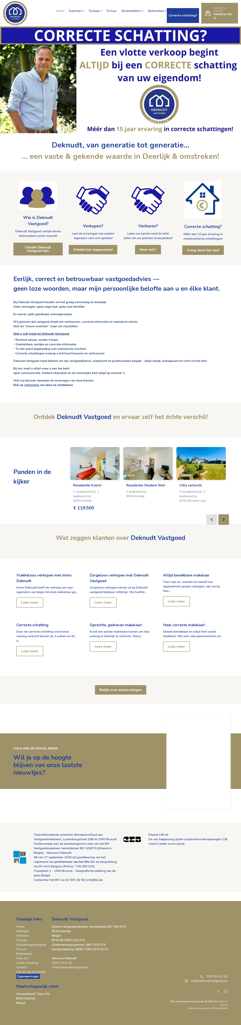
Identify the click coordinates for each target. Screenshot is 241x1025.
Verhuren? (148, 226)
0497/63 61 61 (217, 976)
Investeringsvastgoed (31, 945)
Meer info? (148, 249)
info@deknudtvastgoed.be (70, 967)
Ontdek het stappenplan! (93, 249)
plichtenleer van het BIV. (72, 862)
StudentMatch (131, 11)
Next (223, 519)
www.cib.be (176, 844)
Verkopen (22, 931)
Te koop (93, 11)
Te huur (111, 11)
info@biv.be (95, 880)
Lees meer (29, 602)
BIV (107, 844)
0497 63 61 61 (62, 963)
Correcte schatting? (203, 226)
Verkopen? (93, 226)
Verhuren (22, 936)
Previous (211, 519)
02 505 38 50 (75, 880)
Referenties (156, 11)
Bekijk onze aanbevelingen (120, 690)
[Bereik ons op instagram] (226, 991)
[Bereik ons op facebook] (219, 991)
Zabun (223, 1001)
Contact (21, 967)
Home (60, 11)
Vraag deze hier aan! (203, 250)
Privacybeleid (220, 1008)
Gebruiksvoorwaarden (200, 1008)
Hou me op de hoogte (31, 972)
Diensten (75, 11)
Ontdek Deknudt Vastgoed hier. (38, 249)
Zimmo (224, 1004)
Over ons (22, 958)
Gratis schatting (27, 963)
